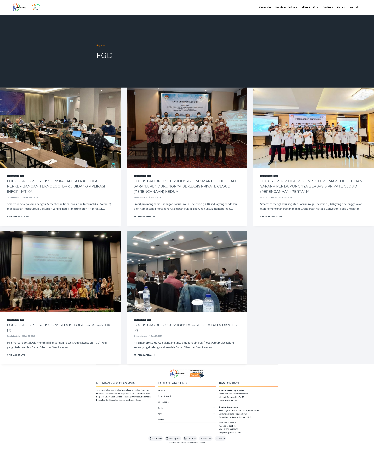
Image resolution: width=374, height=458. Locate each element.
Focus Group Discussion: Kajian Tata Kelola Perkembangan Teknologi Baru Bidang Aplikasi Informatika (56, 186)
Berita (160, 408)
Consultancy (13, 176)
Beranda (265, 7)
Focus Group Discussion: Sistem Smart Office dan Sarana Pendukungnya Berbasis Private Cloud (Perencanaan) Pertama (311, 186)
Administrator (15, 197)
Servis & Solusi (164, 396)
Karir (160, 413)
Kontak (354, 7)
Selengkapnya (18, 216)
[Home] (97, 45)
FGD (22, 176)
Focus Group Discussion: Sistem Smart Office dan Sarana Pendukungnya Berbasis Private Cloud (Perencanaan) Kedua (185, 186)
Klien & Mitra (310, 7)
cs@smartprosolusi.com (230, 432)
